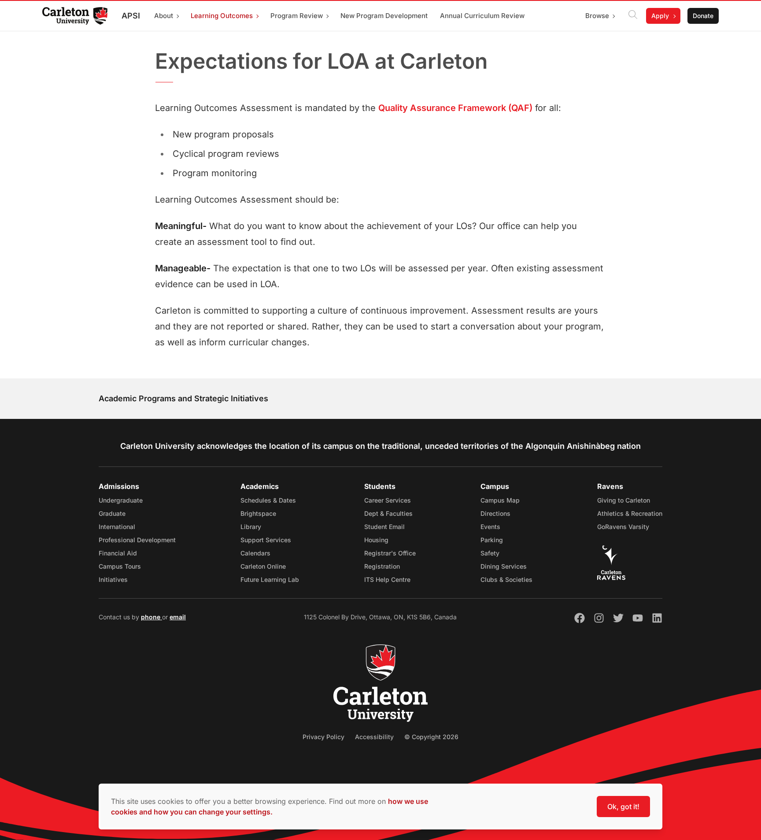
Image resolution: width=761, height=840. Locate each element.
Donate (703, 15)
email (178, 617)
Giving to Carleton (623, 500)
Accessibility (374, 736)
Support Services (265, 540)
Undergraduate (121, 500)
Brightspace (258, 513)
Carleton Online (263, 566)
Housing (376, 540)
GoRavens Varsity (623, 526)
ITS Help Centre (387, 579)
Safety (489, 553)
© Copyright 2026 (431, 736)
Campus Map (500, 500)
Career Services (387, 500)
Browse (597, 15)
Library (250, 526)
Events (490, 526)
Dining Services (503, 566)
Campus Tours (120, 566)
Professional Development (137, 540)
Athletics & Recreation (629, 513)
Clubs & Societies (506, 579)
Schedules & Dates (268, 500)
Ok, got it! (623, 806)
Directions (495, 513)
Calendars (255, 553)
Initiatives (113, 579)
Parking (491, 540)
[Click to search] (632, 16)
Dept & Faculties (388, 513)
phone (151, 617)
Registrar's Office (390, 553)
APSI (131, 15)
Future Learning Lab (269, 579)
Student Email (384, 526)
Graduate (112, 513)
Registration (382, 566)
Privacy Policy (323, 736)
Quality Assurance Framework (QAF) (455, 108)
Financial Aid (118, 553)
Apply (660, 15)
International (117, 526)
